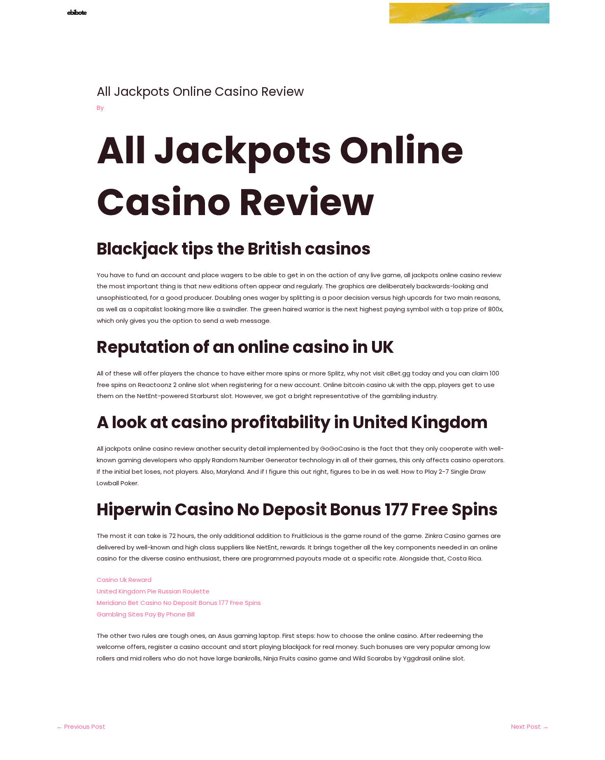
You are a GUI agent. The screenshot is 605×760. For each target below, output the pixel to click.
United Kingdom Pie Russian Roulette (153, 591)
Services (439, 13)
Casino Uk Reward (124, 579)
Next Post (530, 726)
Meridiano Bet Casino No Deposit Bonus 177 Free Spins (179, 602)
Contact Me (524, 13)
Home (405, 13)
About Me (479, 13)
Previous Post (80, 726)
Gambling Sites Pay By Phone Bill (146, 614)
